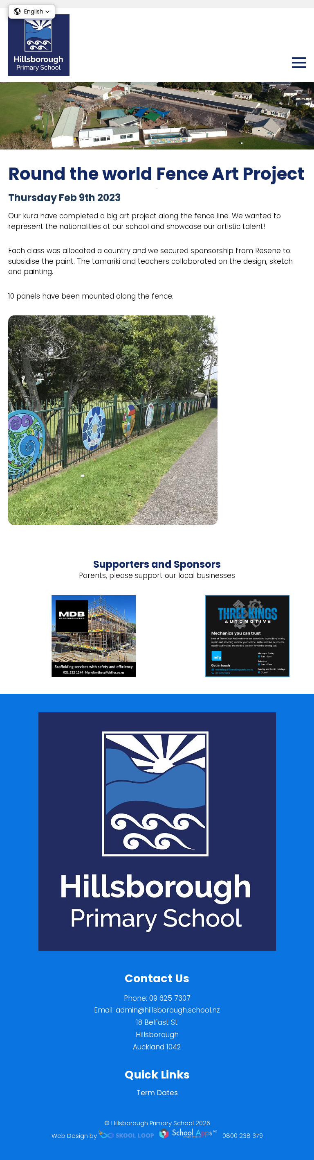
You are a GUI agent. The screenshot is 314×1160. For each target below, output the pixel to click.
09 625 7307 (170, 998)
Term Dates (157, 1093)
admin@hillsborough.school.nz (168, 1010)
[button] (31, 11)
